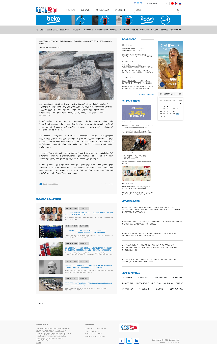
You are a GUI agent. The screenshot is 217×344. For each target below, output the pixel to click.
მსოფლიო (144, 30)
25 (167, 114)
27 (174, 114)
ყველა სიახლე (146, 95)
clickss (40, 303)
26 (170, 114)
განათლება (65, 30)
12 (170, 109)
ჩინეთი (164, 30)
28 (177, 114)
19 (170, 111)
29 (180, 114)
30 (161, 116)
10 (164, 109)
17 (164, 111)
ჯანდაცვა (124, 30)
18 (167, 111)
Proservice (174, 342)
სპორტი (134, 30)
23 (161, 114)
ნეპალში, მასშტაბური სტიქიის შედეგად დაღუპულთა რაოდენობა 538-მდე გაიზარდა (149, 234)
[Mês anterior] (160, 94)
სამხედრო (89, 30)
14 (177, 109)
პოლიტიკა (40, 30)
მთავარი (70, 10)
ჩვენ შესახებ (102, 10)
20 (174, 111)
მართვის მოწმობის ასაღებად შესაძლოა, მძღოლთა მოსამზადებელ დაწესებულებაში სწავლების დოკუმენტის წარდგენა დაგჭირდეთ (151, 209)
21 (177, 111)
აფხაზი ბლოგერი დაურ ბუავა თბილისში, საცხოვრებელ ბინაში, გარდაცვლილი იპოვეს (150, 260)
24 (164, 114)
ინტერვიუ (155, 30)
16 (161, 111)
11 (167, 109)
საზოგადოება (101, 30)
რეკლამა (86, 10)
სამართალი (52, 30)
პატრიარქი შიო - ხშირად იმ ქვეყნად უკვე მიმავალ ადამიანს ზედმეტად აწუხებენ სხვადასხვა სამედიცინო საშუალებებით (149, 247)
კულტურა (114, 30)
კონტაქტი (120, 10)
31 (164, 116)
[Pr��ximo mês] (179, 94)
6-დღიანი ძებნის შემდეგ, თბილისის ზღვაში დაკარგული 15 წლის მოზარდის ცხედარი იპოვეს (152, 223)
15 (180, 109)
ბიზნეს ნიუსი (175, 30)
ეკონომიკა (77, 30)
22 (180, 111)
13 (174, 109)
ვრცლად (38, 343)
